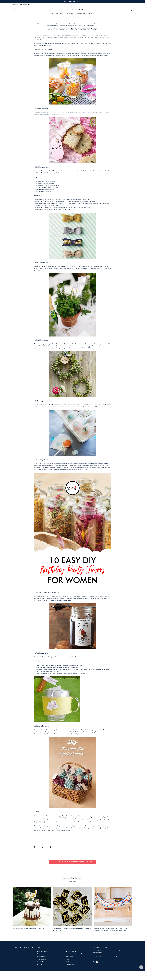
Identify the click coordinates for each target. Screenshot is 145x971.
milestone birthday (69, 25)
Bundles (39, 953)
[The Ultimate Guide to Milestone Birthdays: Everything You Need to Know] (72, 906)
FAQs (67, 959)
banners (67, 23)
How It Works (69, 956)
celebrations (54, 25)
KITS (61, 13)
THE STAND (54, 13)
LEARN (90, 13)
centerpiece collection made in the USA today (55, 830)
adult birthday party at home (42, 23)
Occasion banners (42, 961)
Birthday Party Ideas (71, 951)
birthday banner (78, 23)
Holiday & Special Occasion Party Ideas (76, 953)
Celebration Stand (42, 951)
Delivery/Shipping (70, 964)
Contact (30, 4)
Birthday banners (41, 956)
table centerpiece (86, 25)
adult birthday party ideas (57, 23)
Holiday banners (41, 959)
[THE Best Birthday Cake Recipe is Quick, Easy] (32, 906)
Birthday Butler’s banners (73, 828)
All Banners (40, 964)
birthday (71, 23)
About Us (15, 4)
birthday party (98, 23)
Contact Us (69, 961)
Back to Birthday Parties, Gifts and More (73, 862)
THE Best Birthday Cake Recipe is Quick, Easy (29, 928)
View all (72, 881)
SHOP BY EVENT (80, 13)
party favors (78, 25)
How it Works (23, 4)
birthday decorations (88, 23)
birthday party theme (44, 45)
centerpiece (61, 25)
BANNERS (69, 13)
